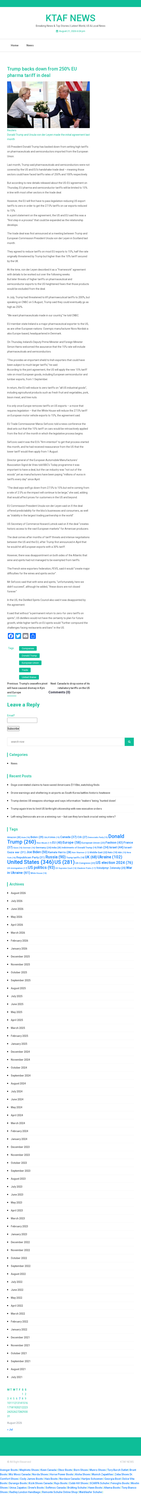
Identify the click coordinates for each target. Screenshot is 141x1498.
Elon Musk (44, 843)
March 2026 (18, 932)
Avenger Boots (9, 1469)
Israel (116, 847)
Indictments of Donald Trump (79, 847)
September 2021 (20, 1361)
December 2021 (20, 1337)
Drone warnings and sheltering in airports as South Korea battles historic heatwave (60, 792)
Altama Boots (112, 1487)
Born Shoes (81, 1469)
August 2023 (18, 1178)
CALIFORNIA (52, 837)
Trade (25, 670)
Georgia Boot (112, 1478)
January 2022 (19, 1329)
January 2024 (19, 1139)
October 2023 (19, 1162)
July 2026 (16, 901)
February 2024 (19, 1131)
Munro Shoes (98, 1469)
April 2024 (17, 1115)
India (56, 847)
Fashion (114, 842)
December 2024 (20, 1051)
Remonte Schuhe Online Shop (59, 1492)
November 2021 (20, 1345)
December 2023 (20, 1147)
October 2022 (19, 1258)
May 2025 (16, 1012)
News (30, 45)
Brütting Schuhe (76, 1487)
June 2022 (17, 1289)
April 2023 (17, 1210)
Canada (68, 837)
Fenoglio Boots (120, 1483)
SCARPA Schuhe (99, 1483)
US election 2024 (114, 862)
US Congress (85, 863)
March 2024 (18, 1123)
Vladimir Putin (86, 868)
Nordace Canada (69, 1478)
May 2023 (16, 1202)
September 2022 (20, 1266)
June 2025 (17, 1004)
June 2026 (17, 908)
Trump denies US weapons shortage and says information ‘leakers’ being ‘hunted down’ (63, 800)
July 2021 (16, 1377)
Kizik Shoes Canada (41, 1483)
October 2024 (19, 1067)
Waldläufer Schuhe (90, 1492)
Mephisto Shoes (29, 1469)
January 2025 (19, 1043)
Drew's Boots (36, 1487)
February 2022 (19, 1321)
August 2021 (18, 1369)
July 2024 (16, 1091)
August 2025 (18, 988)
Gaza (17, 847)
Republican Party (30, 857)
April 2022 (17, 1305)
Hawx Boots (95, 1487)
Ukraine (110, 857)
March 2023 (18, 1218)
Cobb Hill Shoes (78, 1483)
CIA (82, 837)
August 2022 (18, 1273)
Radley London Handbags (24, 1492)
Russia (55, 857)
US (64, 862)
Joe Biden (37, 852)
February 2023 (19, 1226)
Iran (103, 847)
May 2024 (16, 1107)
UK (91, 857)
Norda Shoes (40, 1474)
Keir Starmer (80, 852)
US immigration (17, 868)
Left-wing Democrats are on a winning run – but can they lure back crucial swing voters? (63, 816)
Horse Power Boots (61, 1474)
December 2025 (20, 956)
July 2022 (16, 1281)
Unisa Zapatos (18, 1487)
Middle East (98, 852)
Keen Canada (48, 1469)
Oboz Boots (65, 1469)
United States (29, 677)
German (29, 847)
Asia (25, 837)
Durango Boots (18, 1483)
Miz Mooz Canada (19, 1474)
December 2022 (20, 1242)
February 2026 (19, 940)
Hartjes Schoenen (92, 1478)
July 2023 (16, 1186)
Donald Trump (29, 655)
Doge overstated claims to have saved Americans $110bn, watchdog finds (55, 784)
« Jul (10, 1429)
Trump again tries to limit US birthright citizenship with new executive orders (56, 808)
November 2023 (20, 1154)
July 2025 (16, 996)
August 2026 (18, 893)
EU (57, 842)
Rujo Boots (60, 1483)
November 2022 (20, 1250)
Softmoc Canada (56, 1487)
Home (15, 45)
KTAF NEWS (70, 18)
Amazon (14, 837)
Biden (37, 837)
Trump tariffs (75, 857)
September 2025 (20, 980)
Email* (11, 715)
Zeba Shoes (122, 1474)
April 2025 (17, 1020)
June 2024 (17, 1099)
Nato (112, 852)
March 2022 (18, 1313)
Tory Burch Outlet (118, 1469)
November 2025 (20, 964)
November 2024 (20, 1059)
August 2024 (18, 1083)
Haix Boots (51, 1478)
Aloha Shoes (82, 1474)
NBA (122, 852)
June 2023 (17, 1194)
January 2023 (19, 1234)
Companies (28, 648)
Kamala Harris (59, 852)
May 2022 (16, 1297)
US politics (41, 867)
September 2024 (20, 1075)
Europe (72, 842)
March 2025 (18, 1027)
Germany (43, 847)
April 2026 (17, 924)
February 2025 (19, 1035)
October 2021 (19, 1353)
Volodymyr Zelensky (111, 867)
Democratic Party (98, 837)
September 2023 (20, 1170)
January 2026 (19, 948)
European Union (30, 662)
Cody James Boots (31, 1478)
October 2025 (19, 972)
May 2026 (16, 916)
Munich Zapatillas (102, 1474)
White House (39, 873)
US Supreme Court (66, 868)
